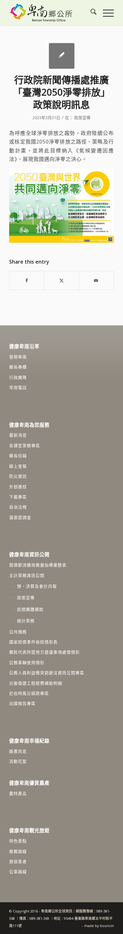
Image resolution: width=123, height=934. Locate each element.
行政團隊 (18, 377)
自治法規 (18, 507)
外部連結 (18, 486)
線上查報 (18, 466)
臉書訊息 (18, 751)
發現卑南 (18, 357)
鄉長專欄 (18, 367)
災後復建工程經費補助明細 (35, 683)
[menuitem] (90, 12)
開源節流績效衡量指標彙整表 (38, 565)
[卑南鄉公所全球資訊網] (51, 12)
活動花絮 (18, 761)
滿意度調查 (20, 517)
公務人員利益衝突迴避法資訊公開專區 (46, 672)
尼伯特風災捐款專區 (29, 693)
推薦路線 (18, 851)
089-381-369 (39, 918)
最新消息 (18, 435)
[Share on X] (61, 280)
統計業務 (26, 621)
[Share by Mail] (96, 280)
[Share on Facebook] (26, 280)
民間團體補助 (30, 609)
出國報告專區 (22, 703)
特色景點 (18, 841)
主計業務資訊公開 (26, 575)
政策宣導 (82, 117)
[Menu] (105, 12)
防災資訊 (18, 476)
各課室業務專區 (24, 445)
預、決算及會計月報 (37, 586)
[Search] (90, 12)
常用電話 (18, 387)
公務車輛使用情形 (26, 662)
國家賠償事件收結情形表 (33, 642)
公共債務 (18, 632)
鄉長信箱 (18, 455)
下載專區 (18, 497)
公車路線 (18, 871)
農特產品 (18, 793)
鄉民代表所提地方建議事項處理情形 (44, 652)
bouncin (107, 925)
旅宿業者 (18, 861)
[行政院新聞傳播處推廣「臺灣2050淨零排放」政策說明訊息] (61, 56)
